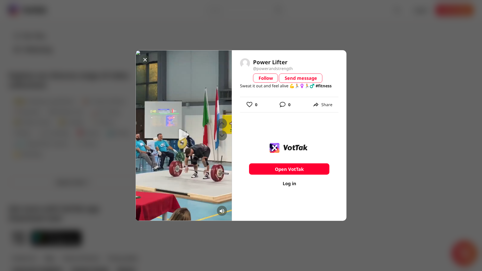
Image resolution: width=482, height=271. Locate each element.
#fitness (324, 86)
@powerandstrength (273, 68)
